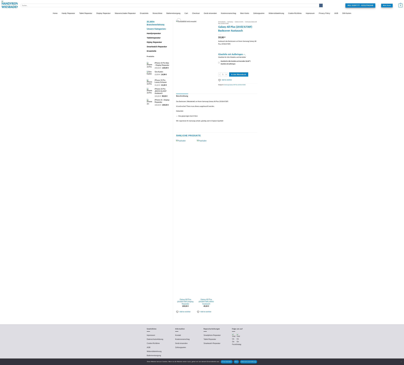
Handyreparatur (154, 33)
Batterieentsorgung (154, 355)
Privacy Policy (324, 13)
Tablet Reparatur (85, 13)
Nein (236, 361)
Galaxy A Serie (239, 22)
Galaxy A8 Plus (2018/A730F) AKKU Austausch (206, 302)
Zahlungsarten (258, 13)
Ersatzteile (144, 13)
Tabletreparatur (154, 38)
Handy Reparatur (68, 13)
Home (55, 13)
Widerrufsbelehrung (276, 13)
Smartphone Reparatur (212, 335)
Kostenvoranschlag (228, 13)
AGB (336, 13)
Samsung (230, 22)
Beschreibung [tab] (182, 96)
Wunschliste (157, 13)
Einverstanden (226, 361)
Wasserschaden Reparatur (125, 13)
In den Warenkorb (238, 74)
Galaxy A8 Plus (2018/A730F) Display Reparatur (185, 302)
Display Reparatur (103, 13)
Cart (186, 13)
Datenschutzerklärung (155, 339)
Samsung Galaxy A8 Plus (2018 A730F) (235, 84)
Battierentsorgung (173, 13)
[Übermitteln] (321, 5)
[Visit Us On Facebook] (234, 339)
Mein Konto (244, 13)
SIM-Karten (346, 13)
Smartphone (221, 22)
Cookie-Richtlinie (295, 13)
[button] (400, 5)
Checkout (196, 13)
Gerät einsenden (210, 13)
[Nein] (401, 362)
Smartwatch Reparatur (157, 47)
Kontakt (178, 335)
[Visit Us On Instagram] (239, 339)
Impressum (310, 13)
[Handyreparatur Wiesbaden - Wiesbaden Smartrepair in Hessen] (10, 5)
